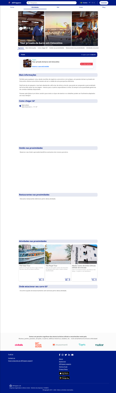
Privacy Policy (63, 369)
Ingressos (21, 48)
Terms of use (63, 367)
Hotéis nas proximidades (56, 48)
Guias (81, 7)
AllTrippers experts (65, 364)
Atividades (35, 7)
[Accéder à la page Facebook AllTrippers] (60, 355)
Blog (103, 7)
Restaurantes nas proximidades (75, 48)
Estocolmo (30, 13)
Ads (58, 7)
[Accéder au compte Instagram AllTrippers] (63, 355)
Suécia (24, 13)
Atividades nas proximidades (95, 48)
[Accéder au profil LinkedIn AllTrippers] (69, 355)
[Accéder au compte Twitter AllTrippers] (66, 355)
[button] (103, 2)
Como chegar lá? (43, 48)
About (61, 359)
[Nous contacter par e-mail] (73, 355)
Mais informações (30, 48)
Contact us (11, 358)
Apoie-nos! (62, 362)
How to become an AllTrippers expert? (20, 361)
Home (12, 7)
